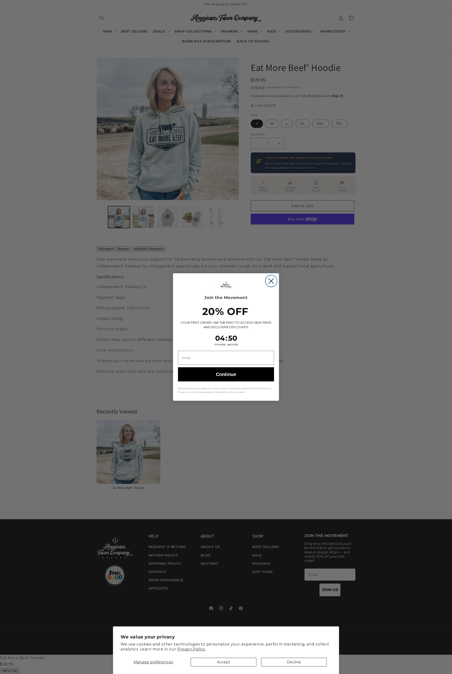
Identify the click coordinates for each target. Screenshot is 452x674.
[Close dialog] (271, 281)
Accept (223, 662)
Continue (226, 374)
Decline (294, 662)
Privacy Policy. (191, 649)
